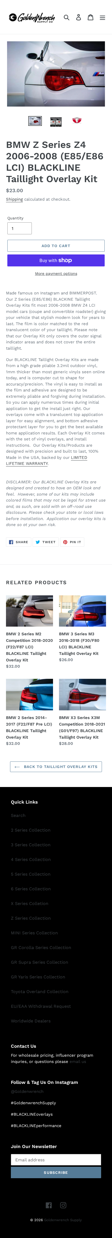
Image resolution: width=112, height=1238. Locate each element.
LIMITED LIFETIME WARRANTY (46, 460)
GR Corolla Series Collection (41, 947)
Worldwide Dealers (31, 1021)
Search (18, 815)
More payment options (56, 273)
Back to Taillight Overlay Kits (60, 766)
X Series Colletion (29, 903)
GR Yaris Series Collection (38, 976)
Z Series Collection (31, 918)
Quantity (15, 218)
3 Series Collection (31, 844)
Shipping (14, 199)
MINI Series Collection (34, 932)
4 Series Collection (31, 859)
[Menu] (102, 17)
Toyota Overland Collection (40, 991)
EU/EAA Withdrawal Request (41, 1006)
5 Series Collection (31, 874)
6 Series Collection (31, 888)
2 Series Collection (31, 830)
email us (78, 1061)
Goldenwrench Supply (63, 1220)
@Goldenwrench (27, 1091)
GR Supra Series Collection (39, 962)
